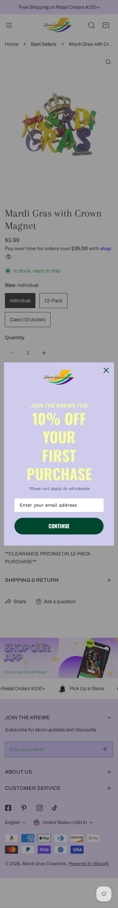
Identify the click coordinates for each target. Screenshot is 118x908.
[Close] (106, 370)
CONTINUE (59, 526)
